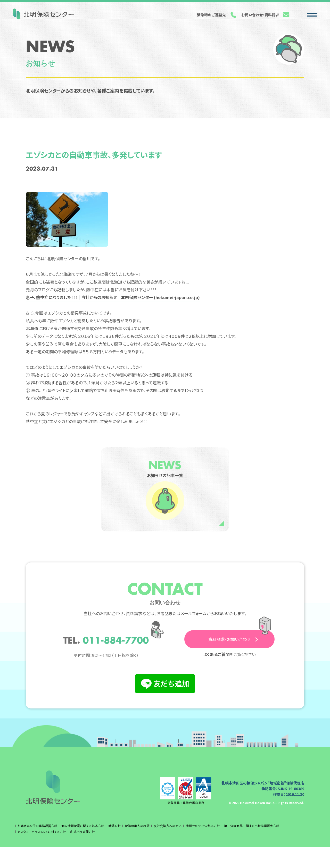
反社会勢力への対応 (168, 825)
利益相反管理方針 (82, 831)
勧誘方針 (114, 825)
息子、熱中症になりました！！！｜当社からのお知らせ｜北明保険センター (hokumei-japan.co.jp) (113, 297)
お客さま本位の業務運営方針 (37, 825)
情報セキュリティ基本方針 (203, 825)
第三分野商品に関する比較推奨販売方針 (251, 825)
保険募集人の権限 (137, 825)
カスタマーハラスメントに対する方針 (42, 831)
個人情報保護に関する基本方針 (82, 825)
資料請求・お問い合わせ (229, 639)
